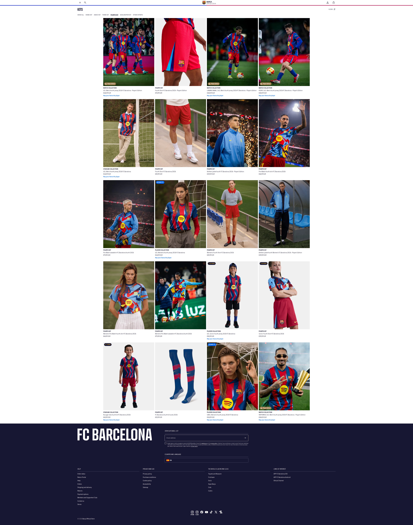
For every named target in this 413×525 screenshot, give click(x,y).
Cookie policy (147, 480)
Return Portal (81, 477)
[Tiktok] (211, 512)
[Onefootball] (220, 512)
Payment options (82, 494)
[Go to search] (85, 2)
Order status (81, 474)
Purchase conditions (149, 477)
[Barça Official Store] (209, 2)
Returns (79, 491)
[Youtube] (206, 512)
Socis (210, 480)
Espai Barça (212, 484)
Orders (79, 484)
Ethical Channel (279, 480)
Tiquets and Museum (215, 474)
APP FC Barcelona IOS (280, 474)
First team (211, 477)
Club (209, 487)
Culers (210, 491)
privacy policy (214, 443)
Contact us (80, 501)
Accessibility (147, 484)
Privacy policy (147, 474)
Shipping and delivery (84, 487)
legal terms (204, 443)
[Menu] (80, 2)
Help (78, 480)
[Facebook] (201, 512)
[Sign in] (327, 2)
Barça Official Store (88, 519)
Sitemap (145, 487)
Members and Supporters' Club (87, 497)
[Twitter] (216, 512)
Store (192, 514)
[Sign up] (245, 438)
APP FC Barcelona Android (282, 477)
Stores (79, 504)
